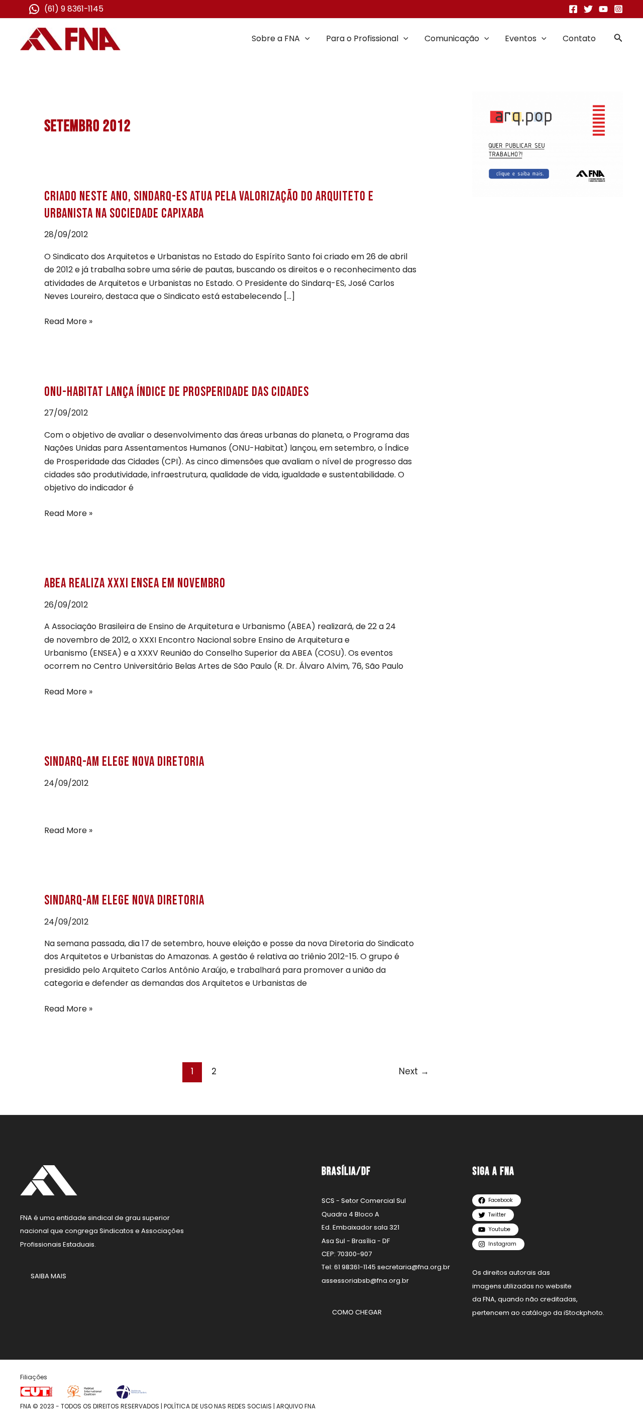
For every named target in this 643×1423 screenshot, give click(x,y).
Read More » (68, 321)
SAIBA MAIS (48, 1276)
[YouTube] (603, 9)
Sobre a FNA (276, 38)
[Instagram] (618, 9)
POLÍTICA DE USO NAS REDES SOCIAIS (218, 1406)
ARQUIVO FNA (295, 1406)
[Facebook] (573, 9)
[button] (305, 39)
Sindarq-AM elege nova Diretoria (124, 762)
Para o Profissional (362, 38)
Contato (579, 38)
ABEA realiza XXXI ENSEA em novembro (135, 583)
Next (414, 1071)
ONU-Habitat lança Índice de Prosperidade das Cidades (176, 392)
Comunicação (451, 38)
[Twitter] (588, 9)
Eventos (521, 38)
